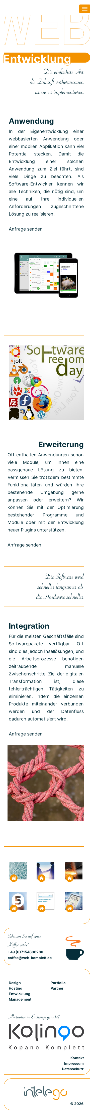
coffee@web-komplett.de (30, 958)
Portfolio (58, 983)
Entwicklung (19, 994)
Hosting (15, 988)
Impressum (74, 1063)
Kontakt (77, 1058)
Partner (57, 988)
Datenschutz (73, 1069)
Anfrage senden (26, 229)
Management (20, 999)
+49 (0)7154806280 (25, 952)
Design (15, 983)
